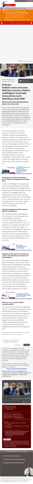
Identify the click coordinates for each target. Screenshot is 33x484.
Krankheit (18, 444)
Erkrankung (26, 444)
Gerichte (26, 23)
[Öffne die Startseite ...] (12, 4)
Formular (25, 481)
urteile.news (10, 477)
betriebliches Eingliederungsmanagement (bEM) (16, 441)
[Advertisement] (16, 43)
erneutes (6, 444)
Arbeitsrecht (7, 439)
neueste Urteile (7, 23)
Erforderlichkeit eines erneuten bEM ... (16, 8)
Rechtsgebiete (18, 23)
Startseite (6, 341)
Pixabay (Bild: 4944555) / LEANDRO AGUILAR (24, 63)
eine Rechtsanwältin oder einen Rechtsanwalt (15, 480)
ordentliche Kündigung (10, 446)
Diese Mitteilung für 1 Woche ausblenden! (18, 20)
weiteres (12, 444)
